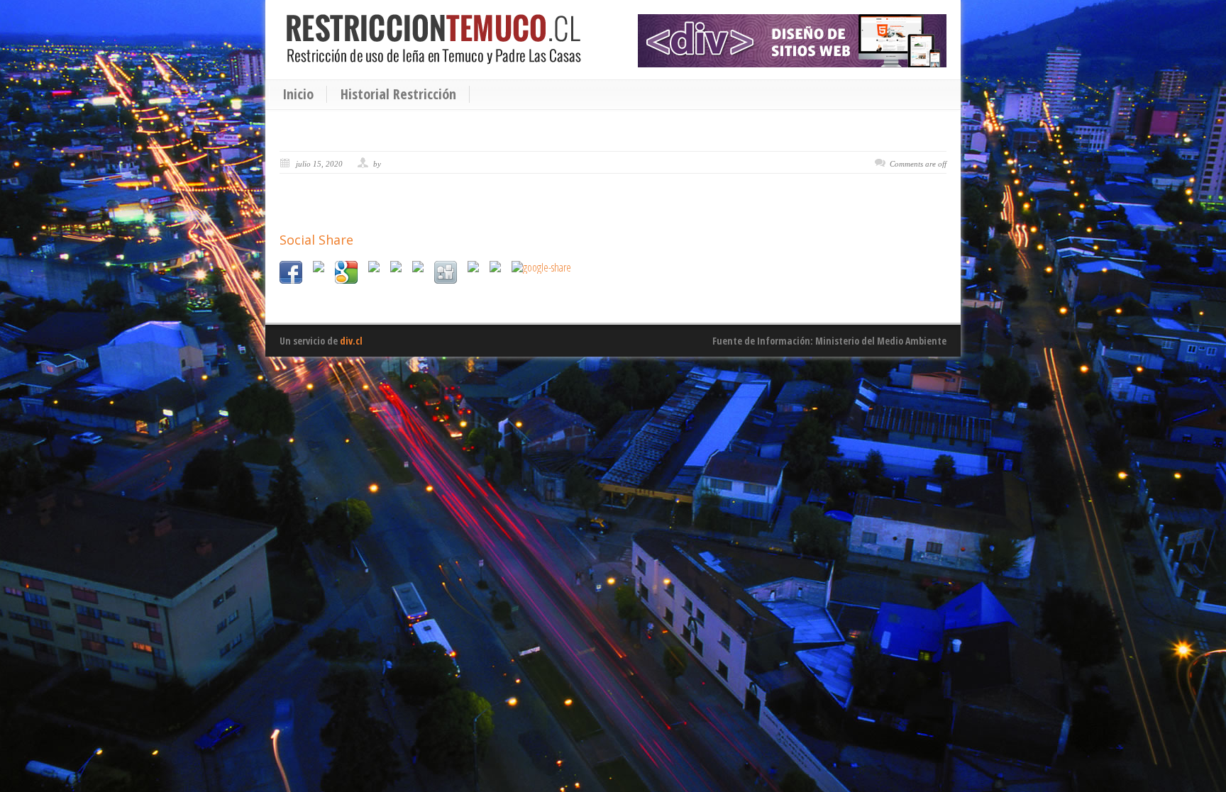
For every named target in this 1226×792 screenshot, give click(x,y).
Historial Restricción (398, 94)
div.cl (351, 340)
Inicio (298, 94)
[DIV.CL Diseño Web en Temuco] (792, 40)
